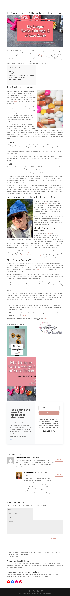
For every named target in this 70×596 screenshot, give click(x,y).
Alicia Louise (28, 473)
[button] (21, 440)
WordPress (47, 593)
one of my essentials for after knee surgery (30, 255)
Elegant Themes (31, 593)
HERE (38, 59)
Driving (12, 72)
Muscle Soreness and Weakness (18, 77)
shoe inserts (31, 253)
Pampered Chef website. (42, 577)
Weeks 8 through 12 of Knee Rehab (22, 81)
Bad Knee (49, 233)
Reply (59, 459)
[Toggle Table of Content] (32, 67)
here (22, 269)
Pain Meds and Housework (17, 70)
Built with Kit (49, 431)
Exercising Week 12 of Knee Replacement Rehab (22, 75)
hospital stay (43, 55)
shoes (48, 253)
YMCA (46, 203)
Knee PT (12, 73)
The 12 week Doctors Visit (16, 79)
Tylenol (15, 101)
